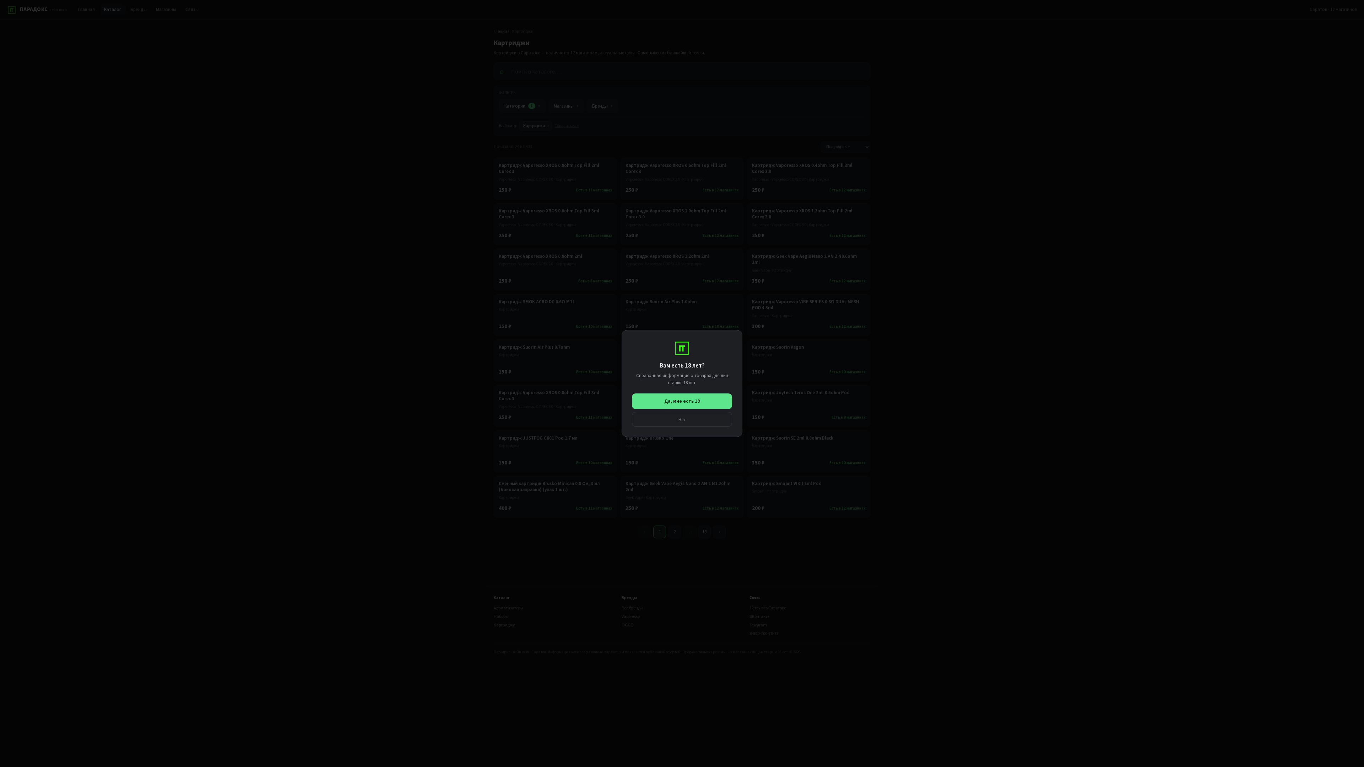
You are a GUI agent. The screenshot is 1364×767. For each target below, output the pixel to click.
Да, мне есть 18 (682, 401)
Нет (682, 419)
